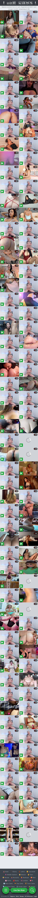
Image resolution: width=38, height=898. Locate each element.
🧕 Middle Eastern (11, 874)
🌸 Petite (8, 880)
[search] (32, 890)
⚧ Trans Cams (30, 883)
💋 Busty (16, 880)
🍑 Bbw (33, 877)
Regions (12, 896)
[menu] (6, 890)
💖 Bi (31, 880)
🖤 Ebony (13, 871)
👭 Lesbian (24, 880)
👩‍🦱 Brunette (15, 877)
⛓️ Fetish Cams (21, 886)
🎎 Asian (6, 871)
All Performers (29, 896)
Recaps (22, 896)
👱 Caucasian (30, 871)
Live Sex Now (19, 890)
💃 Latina (22, 871)
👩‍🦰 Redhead (25, 877)
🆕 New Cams (8, 883)
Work (17, 896)
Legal (35, 896)
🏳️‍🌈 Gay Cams (18, 883)
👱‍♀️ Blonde (5, 877)
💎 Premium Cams (9, 886)
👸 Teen (30, 874)
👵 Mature (22, 874)
